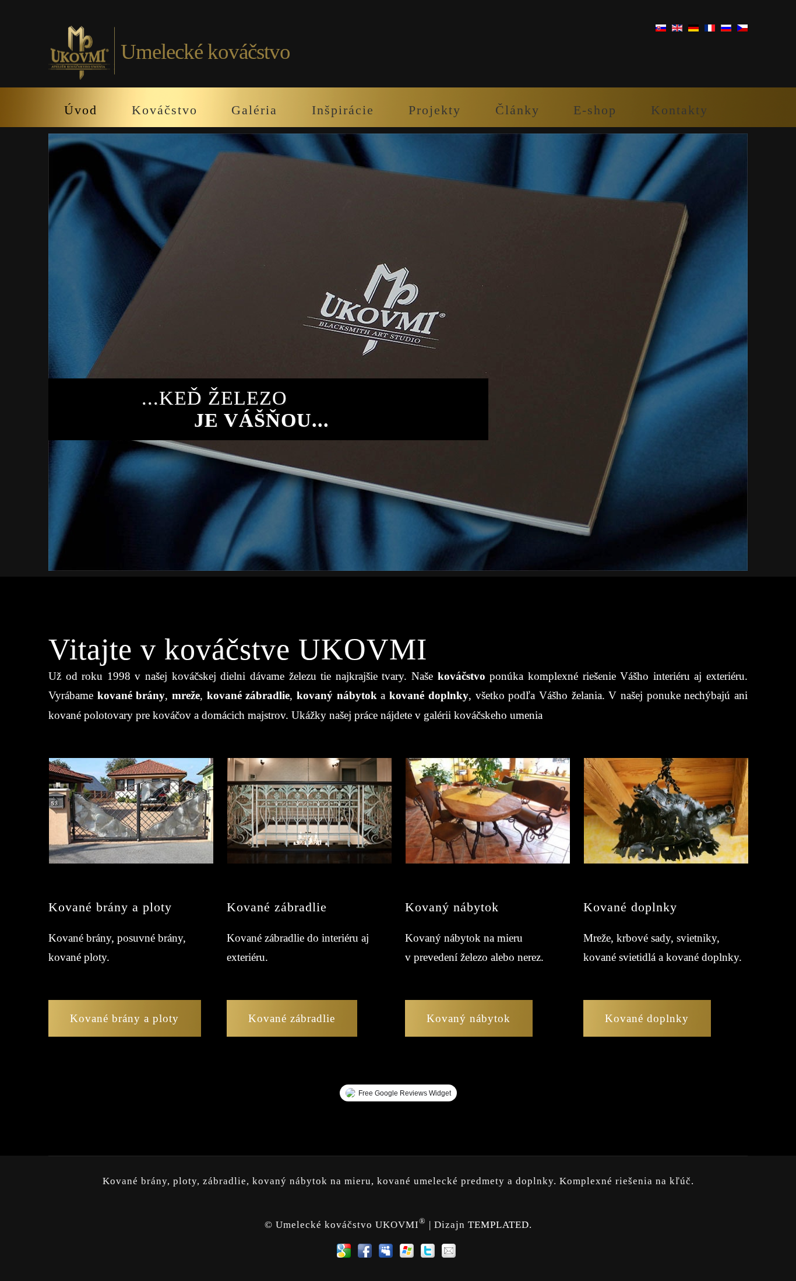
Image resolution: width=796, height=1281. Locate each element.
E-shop (595, 110)
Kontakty (679, 110)
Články (517, 110)
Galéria (254, 110)
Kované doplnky (647, 1018)
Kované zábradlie (291, 1018)
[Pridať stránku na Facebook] (365, 1251)
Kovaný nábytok (468, 1018)
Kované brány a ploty (124, 1018)
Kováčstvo (165, 110)
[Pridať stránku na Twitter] (428, 1251)
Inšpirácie (343, 110)
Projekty (434, 110)
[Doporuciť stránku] (449, 1251)
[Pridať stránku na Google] (344, 1251)
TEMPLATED (498, 1224)
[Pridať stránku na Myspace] (386, 1251)
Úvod (80, 110)
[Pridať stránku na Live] (407, 1251)
